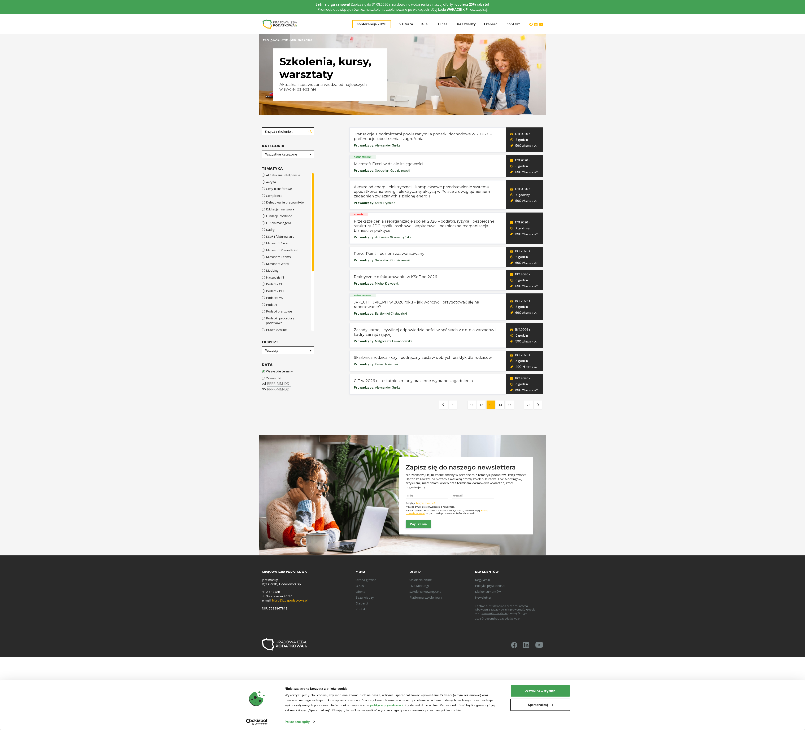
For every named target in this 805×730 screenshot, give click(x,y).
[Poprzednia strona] (443, 405)
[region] (288, 252)
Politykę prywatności (426, 503)
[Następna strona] (538, 405)
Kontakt (513, 24)
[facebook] (531, 24)
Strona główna (270, 40)
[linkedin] (536, 24)
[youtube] (541, 24)
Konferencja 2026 (371, 24)
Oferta (407, 24)
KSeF (425, 24)
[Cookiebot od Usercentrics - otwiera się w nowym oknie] (257, 722)
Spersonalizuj (538, 704)
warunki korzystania (495, 613)
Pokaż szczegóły (297, 722)
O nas (442, 24)
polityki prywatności (513, 609)
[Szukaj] (310, 131)
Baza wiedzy (466, 24)
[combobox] (288, 154)
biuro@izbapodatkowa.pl (290, 600)
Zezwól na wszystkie (540, 691)
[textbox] (288, 154)
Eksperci (491, 24)
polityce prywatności (386, 705)
